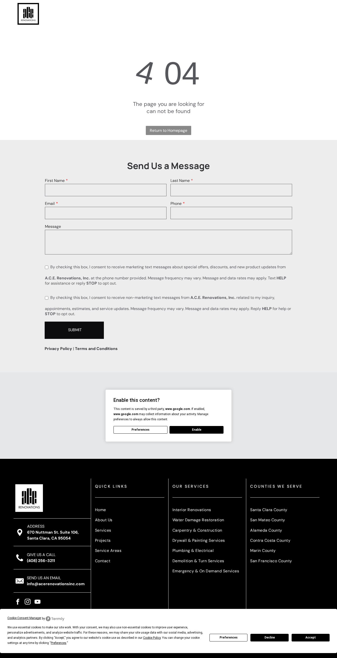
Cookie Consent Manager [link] (24, 618)
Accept (310, 637)
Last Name (180, 180)
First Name (55, 180)
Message (53, 226)
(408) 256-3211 (41, 560)
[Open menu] (315, 14)
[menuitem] (145, 14)
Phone (176, 203)
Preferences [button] (58, 643)
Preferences (229, 637)
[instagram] (27, 602)
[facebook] (18, 602)
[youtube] (37, 602)
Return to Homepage (168, 130)
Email (50, 203)
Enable (196, 429)
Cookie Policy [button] (152, 637)
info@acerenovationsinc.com (56, 583)
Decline (269, 637)
